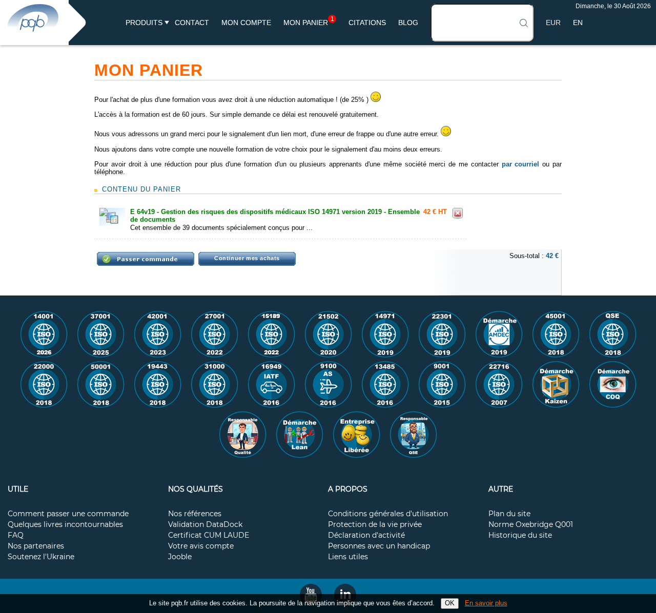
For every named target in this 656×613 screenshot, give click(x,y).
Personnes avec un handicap (379, 546)
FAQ (16, 536)
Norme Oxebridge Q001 (530, 525)
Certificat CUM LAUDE (208, 536)
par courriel (521, 164)
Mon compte (246, 22)
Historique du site (520, 536)
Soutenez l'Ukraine (41, 557)
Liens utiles (348, 557)
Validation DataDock (205, 525)
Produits (144, 22)
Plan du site (509, 514)
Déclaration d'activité (366, 536)
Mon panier (308, 22)
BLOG (408, 22)
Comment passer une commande (68, 514)
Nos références (194, 514)
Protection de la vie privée (375, 525)
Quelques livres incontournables (65, 525)
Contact (192, 22)
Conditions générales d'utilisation (388, 514)
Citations (367, 22)
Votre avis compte (201, 546)
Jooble (180, 557)
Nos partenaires (36, 546)
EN (578, 22)
